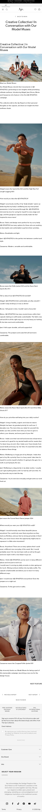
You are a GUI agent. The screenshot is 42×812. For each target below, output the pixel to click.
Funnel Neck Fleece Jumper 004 (21, 518)
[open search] (7, 9)
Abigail (23, 92)
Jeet (28, 92)
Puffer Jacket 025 (18, 286)
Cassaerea (6, 95)
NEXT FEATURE (36, 683)
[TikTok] (18, 804)
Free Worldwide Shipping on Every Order (21, 1)
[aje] (21, 9)
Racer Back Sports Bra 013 (21, 408)
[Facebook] (13, 804)
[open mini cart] (39, 9)
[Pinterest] (24, 804)
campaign (3, 97)
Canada (5, 775)
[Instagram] (7, 804)
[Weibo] (35, 804)
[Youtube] (29, 804)
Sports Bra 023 (17, 189)
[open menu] (3, 9)
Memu (37, 92)
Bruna (32, 92)
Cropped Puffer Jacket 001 (24, 663)
